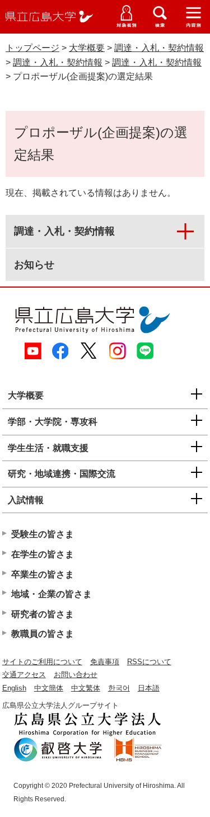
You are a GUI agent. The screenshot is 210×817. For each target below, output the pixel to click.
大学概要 (87, 48)
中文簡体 (48, 688)
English (14, 688)
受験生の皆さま (42, 534)
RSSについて (149, 662)
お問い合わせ (75, 674)
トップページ (32, 48)
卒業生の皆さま (42, 574)
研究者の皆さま (42, 614)
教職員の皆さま (42, 633)
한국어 (119, 688)
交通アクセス (24, 674)
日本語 (149, 688)
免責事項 (104, 662)
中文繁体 (85, 688)
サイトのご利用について (42, 662)
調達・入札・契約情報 (159, 48)
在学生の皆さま (42, 554)
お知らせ (34, 264)
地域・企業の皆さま (51, 594)
